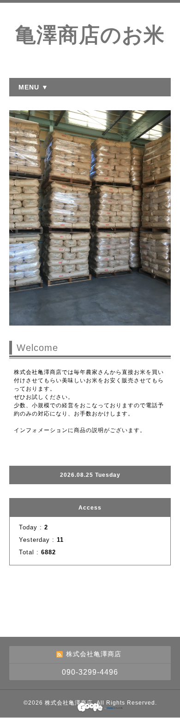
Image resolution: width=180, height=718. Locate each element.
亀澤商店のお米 (90, 35)
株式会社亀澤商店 (69, 703)
